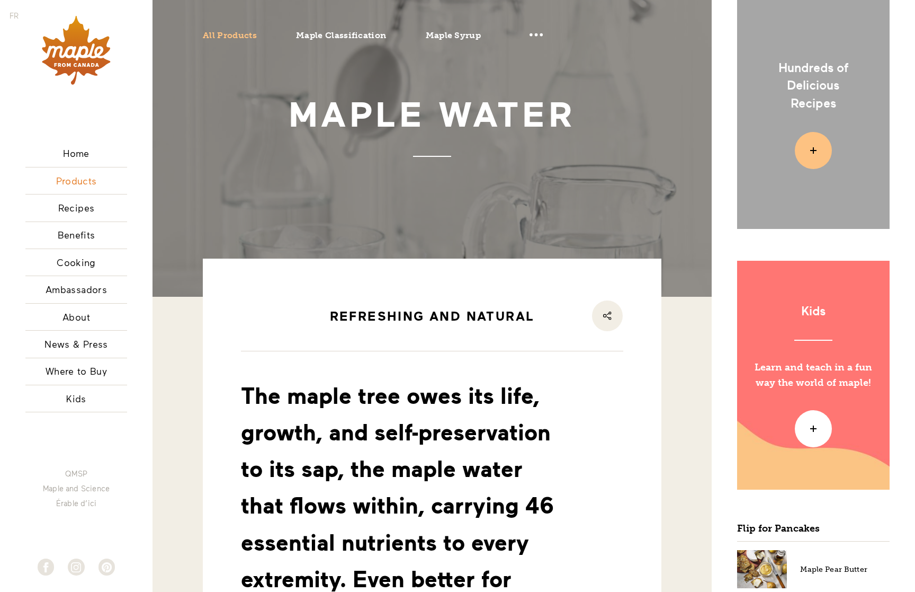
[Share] (607, 316)
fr (14, 15)
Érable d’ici (76, 503)
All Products (230, 35)
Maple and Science (76, 488)
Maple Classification (341, 35)
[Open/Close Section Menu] (536, 35)
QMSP (76, 474)
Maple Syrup (453, 35)
